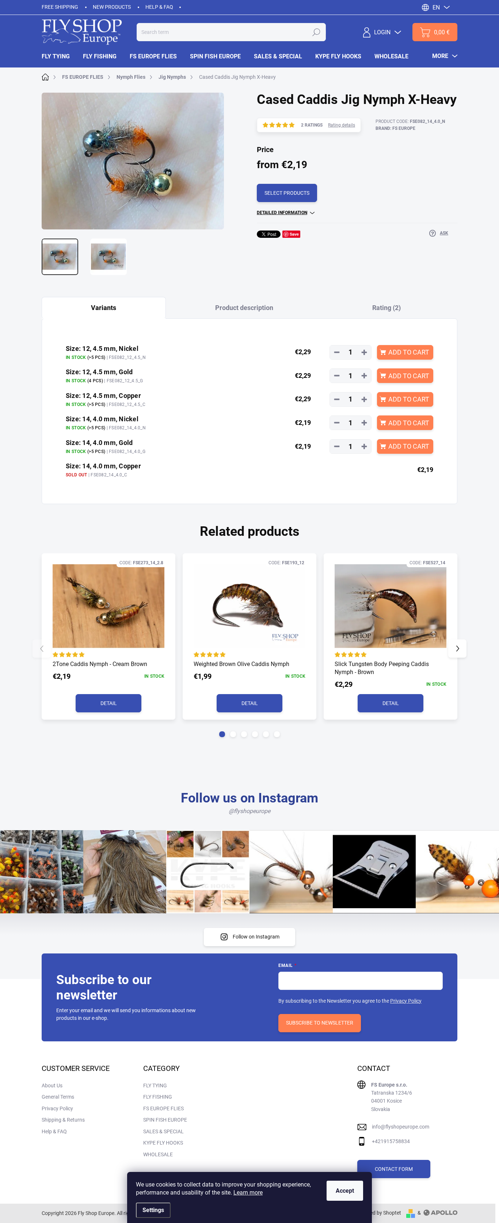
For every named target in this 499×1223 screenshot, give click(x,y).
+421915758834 (391, 1141)
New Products (112, 7)
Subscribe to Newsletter (319, 1023)
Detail (108, 703)
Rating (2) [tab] (386, 307)
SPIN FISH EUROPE (165, 1120)
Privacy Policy (406, 1001)
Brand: (395, 128)
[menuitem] (59, 56)
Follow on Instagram (256, 937)
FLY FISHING (157, 1097)
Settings (153, 1210)
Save (294, 234)
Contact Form (394, 1169)
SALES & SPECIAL (163, 1131)
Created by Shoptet (379, 1213)
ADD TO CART (408, 352)
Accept (345, 1190)
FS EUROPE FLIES (163, 1108)
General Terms (58, 1097)
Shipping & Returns (63, 1120)
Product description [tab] (244, 307)
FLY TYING (155, 1085)
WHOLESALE (158, 1154)
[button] (222, 734)
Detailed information (282, 212)
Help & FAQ (159, 7)
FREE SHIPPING (60, 7)
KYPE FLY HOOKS (163, 1143)
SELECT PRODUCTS (286, 193)
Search (316, 32)
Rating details (341, 125)
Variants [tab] (103, 307)
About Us (52, 1085)
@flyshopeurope (249, 811)
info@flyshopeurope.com (400, 1127)
